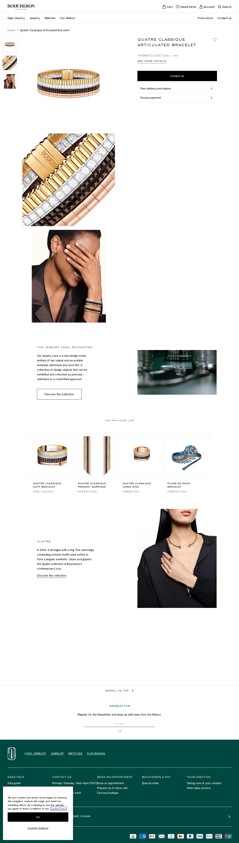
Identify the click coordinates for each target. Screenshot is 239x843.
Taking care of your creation (204, 783)
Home (11, 30)
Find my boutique (107, 792)
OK (38, 817)
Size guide (14, 783)
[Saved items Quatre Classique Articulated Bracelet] (215, 39)
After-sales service (199, 788)
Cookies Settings (38, 828)
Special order (150, 783)
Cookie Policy (58, 808)
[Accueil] (11, 753)
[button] (119, 731)
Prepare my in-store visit (112, 788)
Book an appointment (110, 783)
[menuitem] (167, 6)
